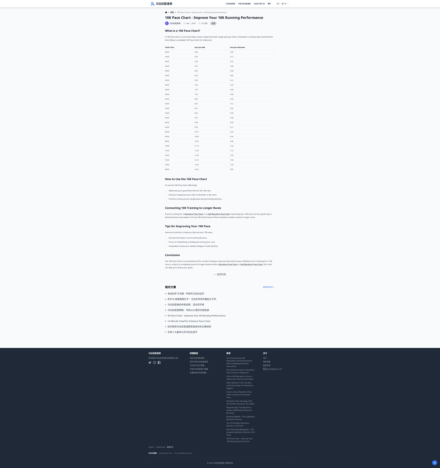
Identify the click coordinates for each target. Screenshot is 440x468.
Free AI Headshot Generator (183, 453)
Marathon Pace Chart (194, 214)
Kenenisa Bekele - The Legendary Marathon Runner (240, 418)
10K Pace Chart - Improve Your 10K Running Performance (239, 440)
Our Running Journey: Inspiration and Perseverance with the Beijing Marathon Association (239, 362)
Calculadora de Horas (165, 453)
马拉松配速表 (230, 4)
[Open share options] (434, 462)
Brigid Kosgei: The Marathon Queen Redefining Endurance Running (239, 410)
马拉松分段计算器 (197, 365)
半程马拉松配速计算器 (199, 369)
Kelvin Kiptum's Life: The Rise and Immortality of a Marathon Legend (239, 385)
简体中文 (170, 447)
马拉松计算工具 (259, 4)
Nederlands (160, 447)
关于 (265, 358)
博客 (269, 4)
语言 (278, 4)
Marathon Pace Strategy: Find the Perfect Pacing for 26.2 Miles (240, 402)
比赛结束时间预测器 (198, 372)
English (151, 447)
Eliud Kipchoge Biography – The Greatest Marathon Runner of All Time (240, 432)
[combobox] (285, 3)
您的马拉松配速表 (197, 358)
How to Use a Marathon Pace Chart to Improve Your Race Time (239, 395)
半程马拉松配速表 (244, 4)
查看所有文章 (268, 287)
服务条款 (266, 365)
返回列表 (221, 274)
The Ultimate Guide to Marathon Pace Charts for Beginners (240, 371)
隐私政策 (266, 361)
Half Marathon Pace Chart (219, 214)
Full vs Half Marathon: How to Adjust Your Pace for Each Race (239, 377)
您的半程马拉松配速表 (199, 361)
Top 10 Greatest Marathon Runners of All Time (237, 424)
